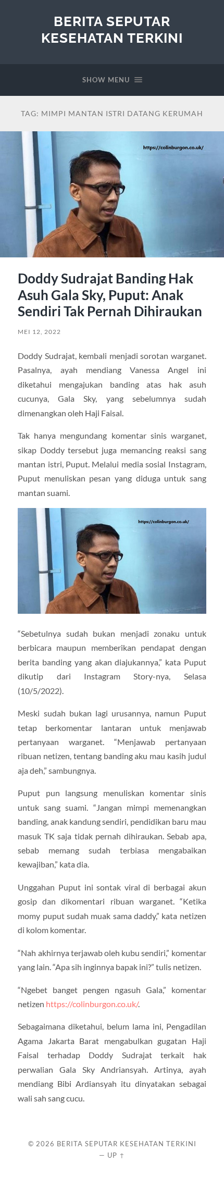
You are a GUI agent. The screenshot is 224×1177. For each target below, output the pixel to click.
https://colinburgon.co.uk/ (92, 1004)
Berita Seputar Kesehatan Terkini (112, 29)
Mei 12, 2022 (39, 332)
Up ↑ (116, 1155)
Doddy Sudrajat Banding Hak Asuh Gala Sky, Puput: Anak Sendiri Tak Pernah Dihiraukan (110, 294)
